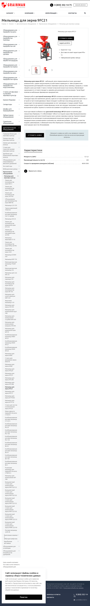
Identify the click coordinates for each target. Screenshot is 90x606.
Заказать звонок (80, 5)
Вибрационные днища (10, 169)
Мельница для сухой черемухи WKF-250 (10, 296)
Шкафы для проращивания (8, 110)
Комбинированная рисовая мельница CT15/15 (11, 419)
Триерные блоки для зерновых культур (10, 134)
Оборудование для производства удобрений (9, 552)
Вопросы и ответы (53, 594)
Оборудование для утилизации (9, 547)
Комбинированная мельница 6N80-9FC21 (11, 336)
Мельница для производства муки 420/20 (9, 283)
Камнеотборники (9, 100)
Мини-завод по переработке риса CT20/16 (11, 413)
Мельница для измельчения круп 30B (11, 311)
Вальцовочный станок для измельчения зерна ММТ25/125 (11, 500)
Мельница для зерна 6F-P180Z (10, 396)
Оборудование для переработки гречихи (10, 52)
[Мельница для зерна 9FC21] (44, 47)
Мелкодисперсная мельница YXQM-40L (11, 263)
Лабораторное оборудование (8, 116)
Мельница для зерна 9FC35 (9, 374)
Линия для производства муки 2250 (9, 250)
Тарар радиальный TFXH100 (11, 209)
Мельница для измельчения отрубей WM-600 (10, 317)
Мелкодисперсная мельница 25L (11, 269)
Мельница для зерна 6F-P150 (9, 401)
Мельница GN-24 (10, 219)
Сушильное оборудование (8, 122)
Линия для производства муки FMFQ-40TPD (11, 244)
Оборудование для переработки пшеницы (10, 38)
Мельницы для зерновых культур (9, 176)
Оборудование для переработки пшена (10, 66)
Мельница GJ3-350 (11, 205)
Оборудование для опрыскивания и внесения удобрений (9, 161)
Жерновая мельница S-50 (9, 301)
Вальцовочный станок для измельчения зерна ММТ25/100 (11, 508)
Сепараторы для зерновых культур (8, 139)
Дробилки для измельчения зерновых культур (10, 155)
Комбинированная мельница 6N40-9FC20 (11, 349)
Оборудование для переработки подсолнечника (10, 85)
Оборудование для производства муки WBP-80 (11, 200)
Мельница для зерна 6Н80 (9, 354)
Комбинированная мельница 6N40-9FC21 (11, 342)
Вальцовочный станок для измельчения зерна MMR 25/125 (11, 516)
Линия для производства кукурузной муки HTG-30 (10, 224)
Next (50, 47)
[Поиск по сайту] (84, 13)
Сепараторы (7, 104)
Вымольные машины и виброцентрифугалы (10, 536)
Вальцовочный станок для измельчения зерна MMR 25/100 (11, 524)
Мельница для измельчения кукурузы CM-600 (10, 324)
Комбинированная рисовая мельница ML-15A (11, 438)
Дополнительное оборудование (9, 128)
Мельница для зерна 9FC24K (9, 378)
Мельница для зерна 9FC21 (9, 387)
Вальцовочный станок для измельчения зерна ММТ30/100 (11, 492)
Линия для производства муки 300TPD (9, 188)
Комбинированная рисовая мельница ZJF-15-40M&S (11, 214)
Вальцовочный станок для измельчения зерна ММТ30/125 (11, 484)
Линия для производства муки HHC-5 (9, 182)
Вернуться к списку (35, 171)
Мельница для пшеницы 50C (9, 278)
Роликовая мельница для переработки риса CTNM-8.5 (11, 470)
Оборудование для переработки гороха (10, 78)
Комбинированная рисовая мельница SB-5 (11, 463)
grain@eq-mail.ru (81, 599)
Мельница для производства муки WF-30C (9, 289)
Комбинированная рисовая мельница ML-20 (11, 425)
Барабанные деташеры (8, 542)
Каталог (10, 13)
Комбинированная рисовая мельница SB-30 (11, 450)
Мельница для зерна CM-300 (9, 306)
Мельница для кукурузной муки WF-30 (10, 330)
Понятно (23, 597)
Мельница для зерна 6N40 (9, 365)
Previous (30, 47)
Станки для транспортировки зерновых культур (8, 149)
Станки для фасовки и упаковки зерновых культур (10, 93)
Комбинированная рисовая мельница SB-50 (11, 444)
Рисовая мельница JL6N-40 (11, 531)
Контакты (72, 13)
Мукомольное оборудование (8, 172)
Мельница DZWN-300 (10, 255)
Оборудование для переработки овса (10, 72)
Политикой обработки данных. (73, 588)
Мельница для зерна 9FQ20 (9, 369)
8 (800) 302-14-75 (63, 5)
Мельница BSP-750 (11, 259)
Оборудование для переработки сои (10, 45)
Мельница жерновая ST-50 (10, 238)
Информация (51, 13)
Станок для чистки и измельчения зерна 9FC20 (11, 406)
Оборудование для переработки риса (10, 31)
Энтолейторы (7, 166)
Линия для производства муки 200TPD (9, 194)
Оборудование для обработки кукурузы (10, 59)
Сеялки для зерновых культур (10, 143)
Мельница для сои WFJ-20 (11, 273)
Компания (29, 13)
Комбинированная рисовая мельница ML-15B (11, 431)
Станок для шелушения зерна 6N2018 (10, 359)
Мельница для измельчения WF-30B (10, 477)
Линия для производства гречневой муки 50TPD (10, 232)
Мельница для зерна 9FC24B (9, 383)
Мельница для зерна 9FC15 (9, 392)
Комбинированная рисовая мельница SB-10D (11, 456)
